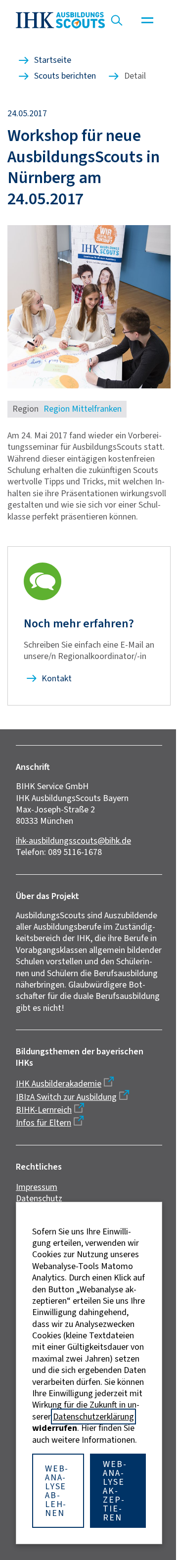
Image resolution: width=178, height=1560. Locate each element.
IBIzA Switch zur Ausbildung (66, 1097)
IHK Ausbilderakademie (58, 1083)
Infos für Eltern (43, 1123)
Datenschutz (39, 1198)
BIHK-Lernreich (44, 1110)
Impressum (36, 1187)
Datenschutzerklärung (93, 1416)
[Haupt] (147, 20)
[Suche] (117, 20)
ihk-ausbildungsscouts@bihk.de (73, 841)
